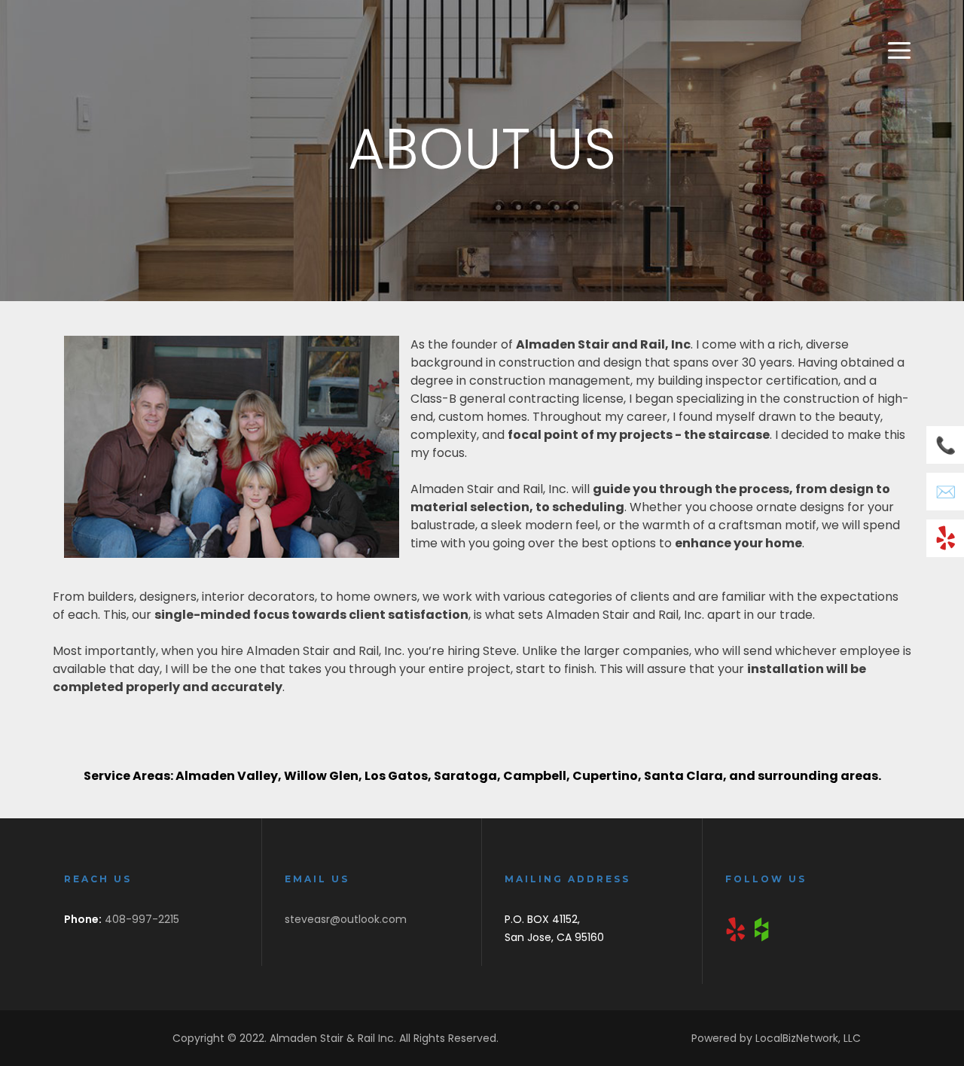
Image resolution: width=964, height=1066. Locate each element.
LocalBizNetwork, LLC (808, 1038)
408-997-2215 (142, 919)
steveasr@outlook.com (346, 919)
